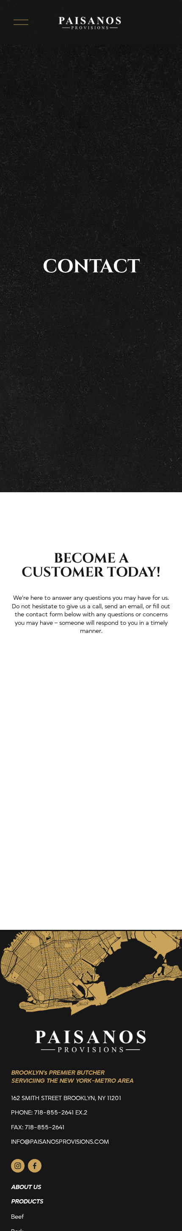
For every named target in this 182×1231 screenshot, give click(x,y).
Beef (17, 1216)
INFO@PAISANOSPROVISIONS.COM (60, 1141)
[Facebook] (34, 1166)
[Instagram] (18, 1166)
